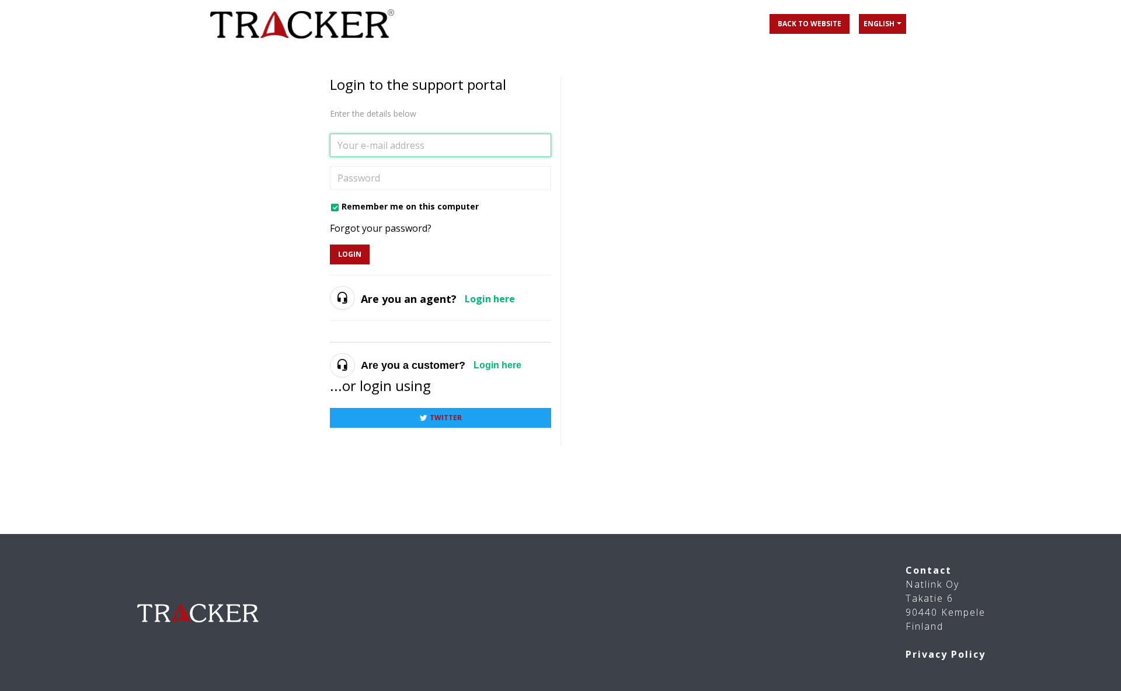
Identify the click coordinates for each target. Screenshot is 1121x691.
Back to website (809, 24)
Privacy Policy (946, 654)
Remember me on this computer (410, 206)
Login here (490, 298)
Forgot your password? (380, 228)
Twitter (446, 418)
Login (349, 254)
